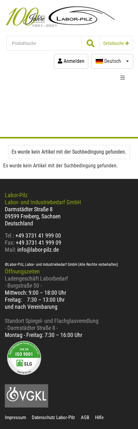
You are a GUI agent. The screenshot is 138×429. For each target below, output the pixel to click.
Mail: (10, 249)
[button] (112, 61)
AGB (85, 417)
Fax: (9, 242)
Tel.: (10, 235)
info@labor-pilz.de (38, 249)
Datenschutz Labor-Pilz (53, 417)
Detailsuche (114, 43)
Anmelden (73, 61)
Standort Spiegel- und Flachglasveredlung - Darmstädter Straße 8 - (52, 324)
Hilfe (99, 417)
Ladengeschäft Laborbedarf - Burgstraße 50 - (36, 282)
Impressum (15, 417)
